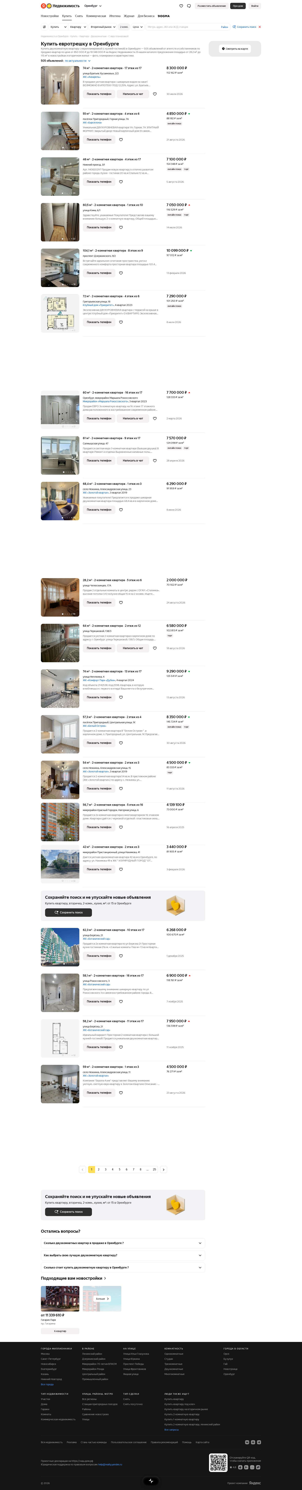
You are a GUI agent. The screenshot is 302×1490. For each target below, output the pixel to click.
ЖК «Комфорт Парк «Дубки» (99, 680)
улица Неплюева (92, 676)
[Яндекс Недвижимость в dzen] (253, 1442)
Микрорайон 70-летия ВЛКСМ (99, 1364)
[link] (255, 6)
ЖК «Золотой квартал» (96, 492)
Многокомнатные (174, 1374)
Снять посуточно (133, 1404)
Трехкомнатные (173, 1364)
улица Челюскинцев (94, 585)
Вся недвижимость (52, 1442)
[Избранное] (181, 6)
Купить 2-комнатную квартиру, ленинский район (192, 1424)
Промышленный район (95, 1379)
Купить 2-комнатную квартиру (182, 1414)
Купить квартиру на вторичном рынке (186, 1409)
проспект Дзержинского (97, 256)
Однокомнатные (173, 1353)
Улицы (85, 1419)
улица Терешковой (93, 631)
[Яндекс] (255, 1483)
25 (154, 1169)
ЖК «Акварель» (92, 77)
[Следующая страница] (163, 1169)
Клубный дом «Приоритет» (98, 305)
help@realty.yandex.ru (110, 1464)
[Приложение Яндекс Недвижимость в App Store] (240, 1467)
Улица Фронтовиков (134, 1369)
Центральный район (93, 1374)
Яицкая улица (130, 1374)
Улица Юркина (131, 1358)
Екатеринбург (49, 1369)
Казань (45, 1374)
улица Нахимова (127, 852)
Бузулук (228, 1358)
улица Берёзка (91, 935)
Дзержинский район (93, 1358)
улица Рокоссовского (95, 981)
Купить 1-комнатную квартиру (181, 1419)
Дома (44, 1404)
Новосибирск (48, 1364)
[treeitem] (50, 16)
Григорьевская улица (95, 301)
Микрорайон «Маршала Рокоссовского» (105, 401)
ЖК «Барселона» (92, 122)
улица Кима (89, 210)
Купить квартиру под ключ (179, 1404)
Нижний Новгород (51, 1379)
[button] (189, 6)
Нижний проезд (92, 164)
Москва (45, 1353)
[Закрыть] (259, 27)
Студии (168, 1358)
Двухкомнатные (173, 1369)
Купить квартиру (174, 1399)
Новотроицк (231, 1369)
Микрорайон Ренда (93, 1369)
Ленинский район (92, 1353)
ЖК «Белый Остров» (94, 725)
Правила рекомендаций (164, 1442)
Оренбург (88, 397)
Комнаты (46, 1414)
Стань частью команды (94, 1442)
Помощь (187, 1442)
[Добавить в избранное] (155, 94)
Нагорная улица (127, 810)
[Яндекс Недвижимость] (60, 6)
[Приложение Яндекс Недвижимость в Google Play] (246, 1467)
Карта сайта (202, 1442)
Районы (86, 1409)
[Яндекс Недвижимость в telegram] (259, 1442)
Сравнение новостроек (95, 1414)
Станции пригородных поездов (100, 1404)
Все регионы (89, 1399)
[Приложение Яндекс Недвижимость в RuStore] (258, 1467)
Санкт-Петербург (51, 1358)
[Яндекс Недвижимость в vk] (247, 1442)
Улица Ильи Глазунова (136, 1353)
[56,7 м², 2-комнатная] (62, 824)
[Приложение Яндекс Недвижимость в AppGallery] (252, 1467)
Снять (126, 1399)
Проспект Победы (133, 1364)
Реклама (72, 1442)
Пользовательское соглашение (129, 1442)
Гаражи (45, 1409)
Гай (225, 1364)
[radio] (98, 1169)
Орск (226, 1353)
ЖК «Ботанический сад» (96, 938)
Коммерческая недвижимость (58, 1419)
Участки (45, 1399)
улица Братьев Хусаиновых (98, 73)
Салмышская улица (94, 443)
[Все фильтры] (44, 26)
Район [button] (224, 27)
